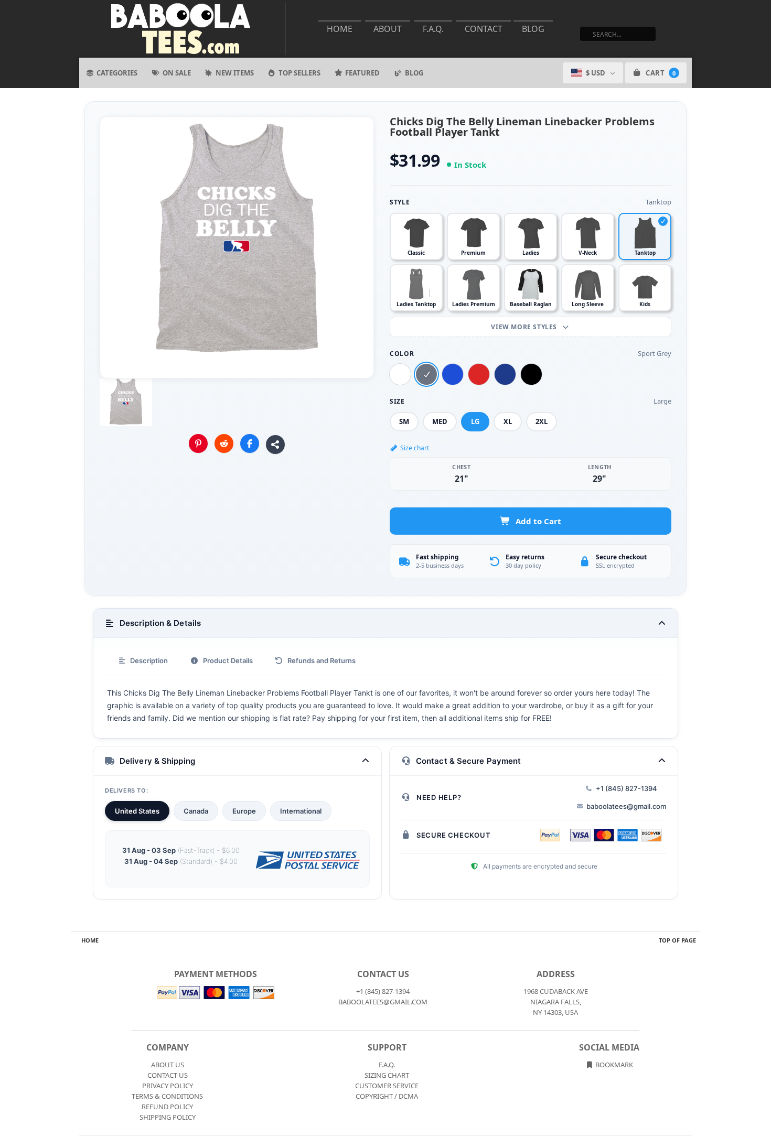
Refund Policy (167, 1106)
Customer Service (387, 1085)
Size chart (414, 447)
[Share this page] (275, 444)
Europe (244, 811)
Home (339, 29)
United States (137, 811)
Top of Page (677, 940)
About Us (167, 1064)
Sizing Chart (387, 1075)
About (387, 29)
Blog (533, 29)
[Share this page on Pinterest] (198, 443)
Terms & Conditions (167, 1096)
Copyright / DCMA (387, 1096)
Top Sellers (299, 73)
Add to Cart (538, 521)
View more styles (525, 326)
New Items (235, 73)
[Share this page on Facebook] (249, 443)
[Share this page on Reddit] (224, 443)
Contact (483, 29)
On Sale (177, 73)
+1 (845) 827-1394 (626, 788)
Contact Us (167, 1075)
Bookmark (613, 1064)
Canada (196, 811)
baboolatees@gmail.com (626, 806)
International (301, 811)
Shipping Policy (168, 1117)
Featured (362, 73)
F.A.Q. (433, 29)
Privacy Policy (167, 1085)
